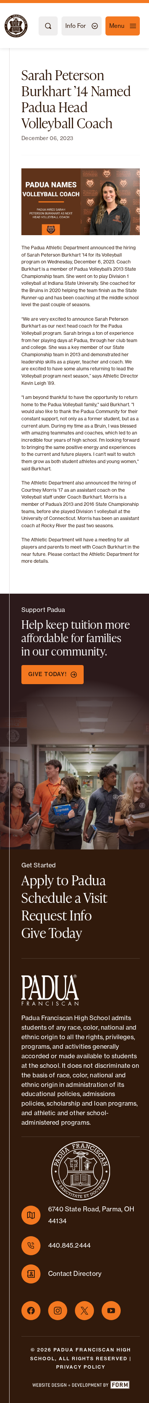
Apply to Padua (63, 880)
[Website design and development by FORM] (81, 1386)
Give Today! (47, 674)
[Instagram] (57, 1310)
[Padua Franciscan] (9, 26)
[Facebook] (30, 1310)
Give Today (51, 932)
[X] (84, 1310)
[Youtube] (111, 1310)
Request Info (56, 915)
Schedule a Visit (64, 897)
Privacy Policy (80, 1367)
